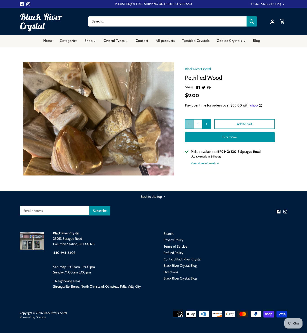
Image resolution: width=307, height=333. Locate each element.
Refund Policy (173, 253)
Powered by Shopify (33, 317)
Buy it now (229, 137)
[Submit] (252, 21)
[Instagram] (28, 4)
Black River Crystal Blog (180, 266)
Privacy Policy (173, 240)
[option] (98, 118)
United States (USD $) (266, 4)
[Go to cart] (282, 21)
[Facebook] (22, 4)
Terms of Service (175, 246)
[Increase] (206, 124)
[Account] (272, 21)
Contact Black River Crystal (182, 259)
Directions (171, 272)
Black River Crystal (41, 21)
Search (169, 234)
